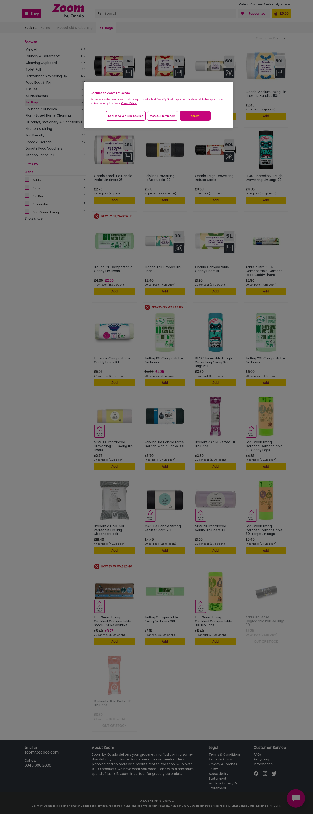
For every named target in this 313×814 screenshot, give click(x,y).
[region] (158, 105)
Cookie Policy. (129, 103)
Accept (195, 115)
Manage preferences (162, 115)
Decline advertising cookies (125, 115)
